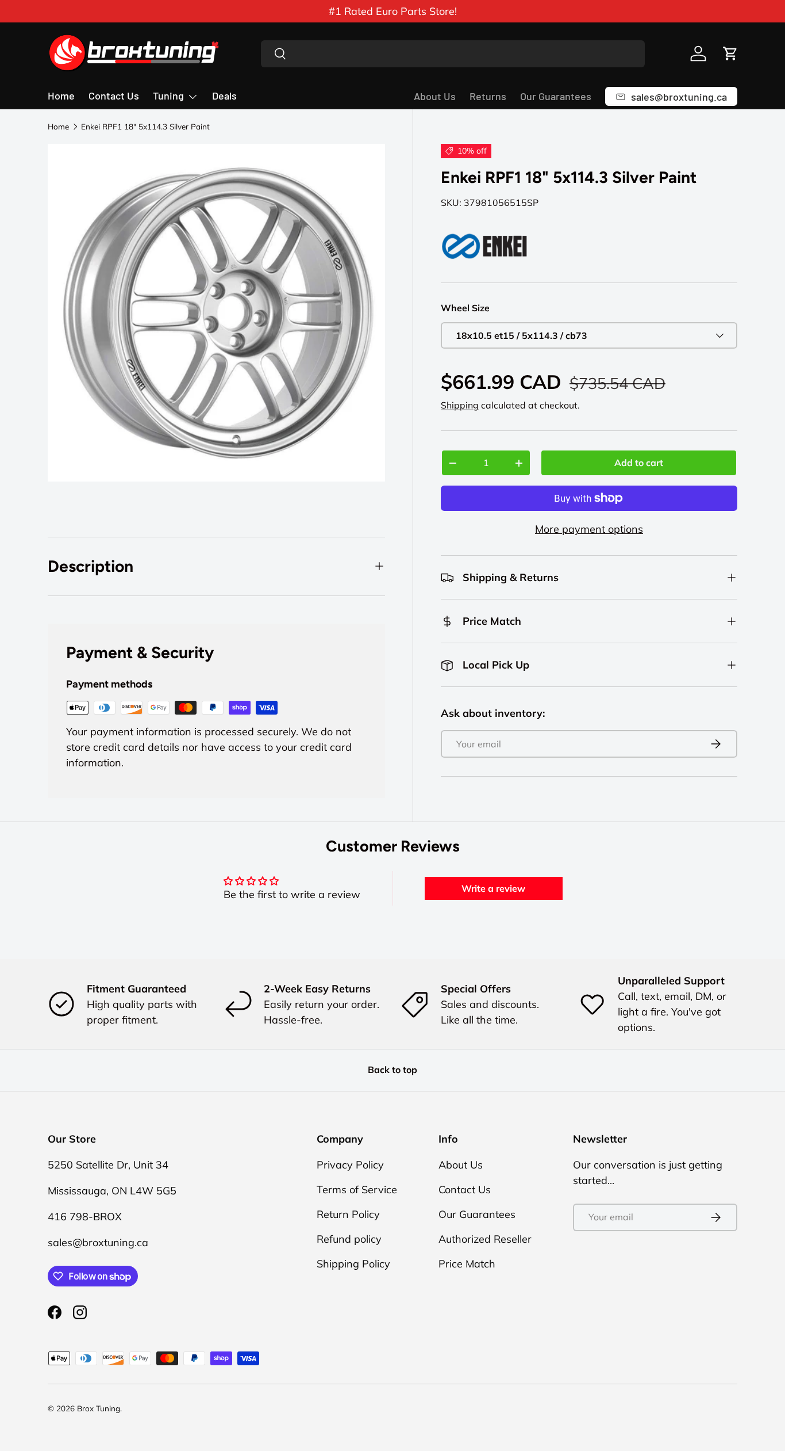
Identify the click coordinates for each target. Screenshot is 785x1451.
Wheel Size (465, 308)
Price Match (466, 1263)
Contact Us (113, 95)
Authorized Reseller (485, 1239)
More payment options (589, 529)
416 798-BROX (85, 1216)
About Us (435, 96)
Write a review (493, 888)
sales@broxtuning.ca (98, 1242)
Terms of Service (357, 1189)
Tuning (168, 95)
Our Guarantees (555, 96)
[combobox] (453, 53)
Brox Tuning (98, 1408)
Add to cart (638, 462)
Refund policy (349, 1239)
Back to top (392, 1069)
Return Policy (348, 1214)
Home (61, 95)
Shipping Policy (353, 1263)
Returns (488, 96)
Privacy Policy (350, 1164)
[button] (730, 53)
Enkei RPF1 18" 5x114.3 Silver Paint (145, 127)
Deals (224, 95)
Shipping (460, 405)
